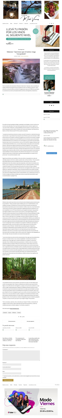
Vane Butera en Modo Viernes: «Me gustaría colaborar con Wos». (7, 339)
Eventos (20, 23)
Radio (11, 23)
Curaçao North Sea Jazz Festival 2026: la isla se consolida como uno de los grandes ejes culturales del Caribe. (51, 138)
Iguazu (9, 312)
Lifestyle (15, 23)
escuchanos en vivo (33, 23)
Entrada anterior (11, 321)
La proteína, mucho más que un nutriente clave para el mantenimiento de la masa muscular (34, 340)
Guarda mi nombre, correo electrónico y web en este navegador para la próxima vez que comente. (21, 376)
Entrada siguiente (30, 321)
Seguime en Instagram (52, 153)
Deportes (26, 23)
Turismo (18, 312)
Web (4, 371)
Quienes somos (5, 23)
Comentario (5, 349)
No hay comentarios (24, 56)
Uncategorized (21, 49)
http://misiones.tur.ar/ (14, 308)
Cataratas (5, 312)
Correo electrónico (7, 367)
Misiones (14, 312)
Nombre (5, 362)
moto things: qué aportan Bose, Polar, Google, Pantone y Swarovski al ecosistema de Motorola (51, 131)
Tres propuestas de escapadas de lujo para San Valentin (21, 339)
